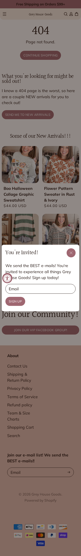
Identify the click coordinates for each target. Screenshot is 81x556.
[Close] (71, 252)
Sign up (15, 301)
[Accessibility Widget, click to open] (7, 278)
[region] (40, 278)
